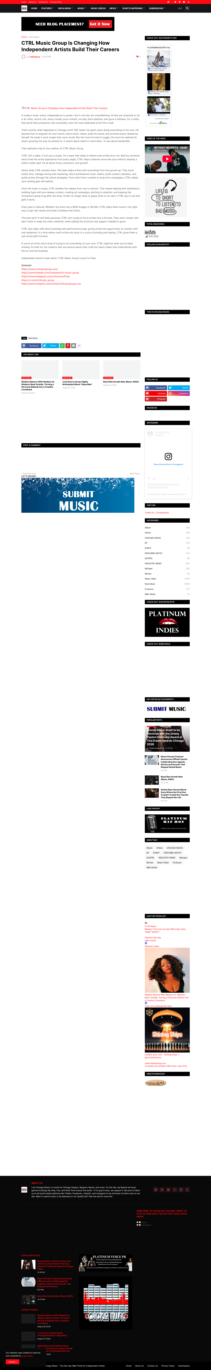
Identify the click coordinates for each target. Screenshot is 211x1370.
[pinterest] (175, 2)
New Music (34, 37)
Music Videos (98, 8)
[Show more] (79, 345)
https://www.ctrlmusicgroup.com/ (39, 269)
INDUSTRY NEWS (167, 563)
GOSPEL (167, 558)
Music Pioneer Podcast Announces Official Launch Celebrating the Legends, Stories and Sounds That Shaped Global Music (174, 761)
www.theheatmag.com (155, 1063)
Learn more (27, 1355)
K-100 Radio (150, 926)
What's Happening (132, 8)
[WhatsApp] (62, 345)
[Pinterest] (67, 345)
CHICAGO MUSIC (167, 538)
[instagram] (174, 1189)
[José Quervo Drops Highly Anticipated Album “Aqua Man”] (28, 1336)
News (113, 8)
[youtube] (184, 2)
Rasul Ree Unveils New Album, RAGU (121, 381)
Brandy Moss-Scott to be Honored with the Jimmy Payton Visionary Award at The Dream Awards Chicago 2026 (55, 1265)
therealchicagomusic (173, 494)
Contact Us (43, 2)
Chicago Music (154, 494)
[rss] (189, 2)
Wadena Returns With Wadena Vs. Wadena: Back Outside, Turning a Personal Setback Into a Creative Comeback (38, 385)
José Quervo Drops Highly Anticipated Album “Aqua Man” (77, 382)
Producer (167, 589)
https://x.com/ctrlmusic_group (37, 280)
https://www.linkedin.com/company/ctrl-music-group (50, 272)
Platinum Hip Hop (153, 937)
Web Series (167, 594)
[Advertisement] (81, 83)
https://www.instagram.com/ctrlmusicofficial (45, 276)
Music (81, 8)
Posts (143, 1222)
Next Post (134, 473)
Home (23, 2)
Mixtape (167, 568)
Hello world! (150, 940)
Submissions (156, 8)
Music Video (167, 578)
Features (46, 8)
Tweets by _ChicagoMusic (157, 512)
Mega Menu (64, 8)
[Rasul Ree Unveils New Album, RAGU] (152, 780)
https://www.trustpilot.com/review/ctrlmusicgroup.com (51, 283)
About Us (32, 2)
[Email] (73, 345)
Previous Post (29, 473)
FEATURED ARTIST (167, 553)
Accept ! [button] (13, 1362)
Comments (146, 1225)
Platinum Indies (152, 946)
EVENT (167, 548)
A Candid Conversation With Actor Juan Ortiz (166, 1066)
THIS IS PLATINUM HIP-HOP (158, 1006)
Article (167, 532)
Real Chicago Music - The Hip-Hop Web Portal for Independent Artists (72, 1366)
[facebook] (168, 2)
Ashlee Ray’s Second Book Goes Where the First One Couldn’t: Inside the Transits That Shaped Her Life (174, 793)
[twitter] (179, 2)
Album (167, 527)
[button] (180, 8)
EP (167, 543)
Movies (167, 573)
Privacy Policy (56, 2)
